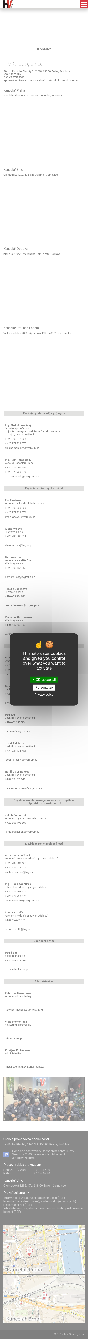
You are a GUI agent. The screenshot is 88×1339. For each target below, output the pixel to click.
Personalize (44, 687)
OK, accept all (45, 679)
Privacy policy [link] (44, 694)
